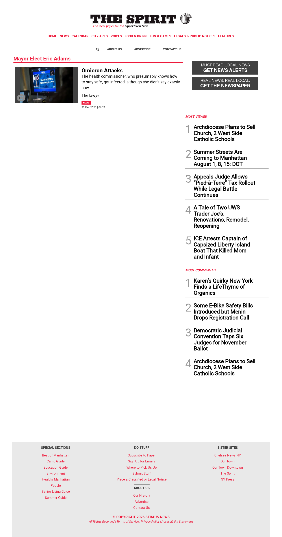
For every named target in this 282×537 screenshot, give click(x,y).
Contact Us (172, 49)
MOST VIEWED (196, 116)
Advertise (142, 49)
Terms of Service (128, 521)
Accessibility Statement (177, 521)
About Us (114, 49)
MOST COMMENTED (200, 270)
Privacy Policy (150, 521)
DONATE (258, 5)
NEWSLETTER (233, 5)
